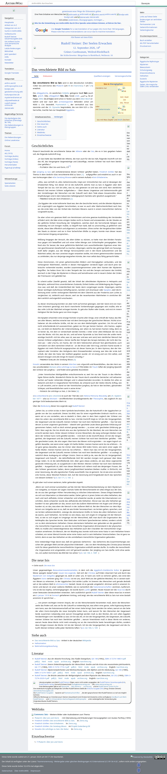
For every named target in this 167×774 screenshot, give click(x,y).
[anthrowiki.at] (72, 14)
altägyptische (42, 93)
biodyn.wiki (69, 17)
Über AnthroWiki (21, 770)
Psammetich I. (62, 104)
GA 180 (118, 670)
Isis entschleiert (40, 396)
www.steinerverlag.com (103, 684)
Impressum (35, 770)
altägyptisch (54, 96)
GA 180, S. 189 (91, 628)
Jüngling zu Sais (44, 172)
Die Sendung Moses (62, 177)
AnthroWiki (13, 3)
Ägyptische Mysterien (149, 81)
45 (69, 85)
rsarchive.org (85, 661)
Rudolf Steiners (64, 682)
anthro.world (110, 14)
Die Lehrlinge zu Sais (67, 367)
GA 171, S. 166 (64, 477)
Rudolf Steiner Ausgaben (44, 693)
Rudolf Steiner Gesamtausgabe (111, 682)
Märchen (73, 364)
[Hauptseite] (14, 10)
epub (56, 661)
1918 (47, 595)
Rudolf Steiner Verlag (46, 684)
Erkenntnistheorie (147, 73)
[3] (74, 359)
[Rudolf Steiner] (34, 682)
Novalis (36, 364)
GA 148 (94, 658)
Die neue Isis (49, 565)
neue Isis (121, 589)
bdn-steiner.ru (76, 686)
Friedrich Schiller (107, 172)
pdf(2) (37, 661)
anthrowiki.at (85, 14)
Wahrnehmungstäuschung (46, 646)
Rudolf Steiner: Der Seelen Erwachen (86, 43)
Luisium (128, 214)
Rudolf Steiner (78, 406)
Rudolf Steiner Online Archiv (108, 686)
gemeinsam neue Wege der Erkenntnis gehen (81, 11)
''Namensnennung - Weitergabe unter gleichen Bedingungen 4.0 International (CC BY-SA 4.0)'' (77, 761)
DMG (41, 98)
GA (124, 682)
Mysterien (144, 64)
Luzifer (87, 589)
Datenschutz (7, 770)
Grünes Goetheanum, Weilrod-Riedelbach (86, 51)
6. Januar (40, 595)
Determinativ (104, 109)
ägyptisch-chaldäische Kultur (106, 570)
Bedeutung (45, 406)
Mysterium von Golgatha (44, 575)
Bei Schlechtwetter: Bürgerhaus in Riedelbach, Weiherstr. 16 (86, 55)
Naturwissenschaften (102, 587)
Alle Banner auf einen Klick (82, 37)
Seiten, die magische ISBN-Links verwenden (149, 85)
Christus (91, 573)
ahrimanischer (62, 584)
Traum (95, 367)
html (44, 661)
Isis (92, 151)
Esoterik (143, 79)
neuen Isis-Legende (67, 573)
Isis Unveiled (55, 396)
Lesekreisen (73, 20)
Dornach (55, 595)
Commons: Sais (41, 714)
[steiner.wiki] (83, 17)
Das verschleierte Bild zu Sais (47, 640)
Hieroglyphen (116, 84)
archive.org (66, 661)
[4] (78, 391)
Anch (120, 119)
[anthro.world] (98, 14)
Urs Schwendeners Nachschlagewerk (67, 699)
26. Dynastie (54, 107)
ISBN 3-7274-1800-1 (43, 672)
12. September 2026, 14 (86, 47)
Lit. (56, 477)
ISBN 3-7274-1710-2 (57, 667)
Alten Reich (85, 98)
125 (90, 85)
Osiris (43, 578)
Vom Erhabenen (99, 177)
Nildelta (65, 93)
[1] (83, 174)
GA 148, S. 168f (90, 553)
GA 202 (114, 675)
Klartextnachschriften (72, 693)
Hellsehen (144, 76)
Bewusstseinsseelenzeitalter (65, 570)
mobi (50, 661)
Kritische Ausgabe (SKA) (95, 689)
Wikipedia (87, 640)
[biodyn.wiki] (122, 14)
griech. (41, 96)
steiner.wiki (94, 17)
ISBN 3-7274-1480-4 (113, 658)
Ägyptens (70, 110)
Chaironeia (78, 85)
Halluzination (40, 643)
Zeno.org (84, 720)
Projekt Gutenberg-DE (80, 726)
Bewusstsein (145, 67)
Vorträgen (98, 20)
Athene (79, 151)
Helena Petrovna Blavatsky (95, 396)
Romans (53, 367)
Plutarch (59, 85)
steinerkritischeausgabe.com (43, 691)
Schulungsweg (146, 70)
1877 (38, 398)
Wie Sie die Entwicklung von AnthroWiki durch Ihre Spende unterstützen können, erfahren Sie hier (78, 23)
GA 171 (38, 667)
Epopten (107, 290)
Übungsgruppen (86, 20)
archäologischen (66, 101)
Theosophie (98, 398)
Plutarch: (47, 718)
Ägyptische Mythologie (149, 61)
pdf (124, 658)
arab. (77, 96)
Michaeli (53, 398)
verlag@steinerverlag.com (81, 684)
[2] (71, 198)
